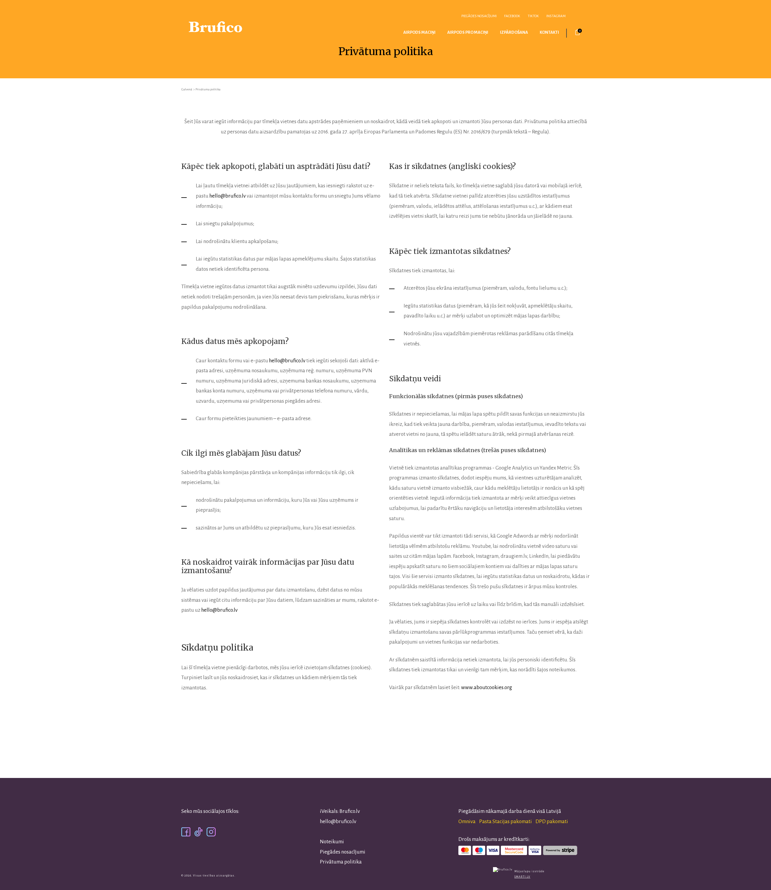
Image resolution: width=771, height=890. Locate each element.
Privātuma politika (341, 862)
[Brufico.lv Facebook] (185, 832)
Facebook (512, 16)
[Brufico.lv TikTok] (198, 832)
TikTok (533, 16)
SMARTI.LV (522, 876)
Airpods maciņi (419, 32)
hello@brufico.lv (227, 196)
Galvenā (186, 89)
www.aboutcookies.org (486, 687)
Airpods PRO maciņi (467, 32)
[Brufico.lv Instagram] (211, 832)
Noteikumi (332, 842)
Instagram (556, 16)
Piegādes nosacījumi (479, 16)
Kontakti (549, 32)
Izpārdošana (514, 32)
